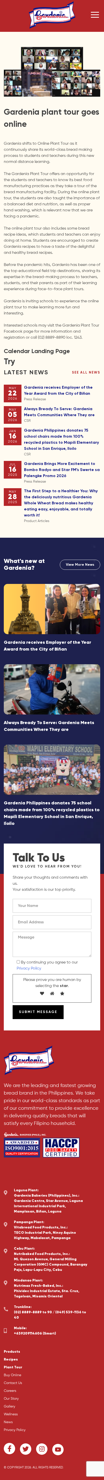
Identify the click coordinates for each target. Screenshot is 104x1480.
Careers (10, 1391)
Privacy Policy (29, 969)
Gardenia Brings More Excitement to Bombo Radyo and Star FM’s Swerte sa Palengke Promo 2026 (62, 472)
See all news (86, 372)
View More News (80, 564)
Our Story (11, 1398)
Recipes (11, 1359)
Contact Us (13, 1383)
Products (12, 1351)
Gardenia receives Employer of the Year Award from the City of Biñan (58, 393)
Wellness (11, 1414)
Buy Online (12, 1375)
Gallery (9, 1406)
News (8, 1422)
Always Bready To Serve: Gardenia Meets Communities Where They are (59, 415)
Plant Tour (13, 1367)
